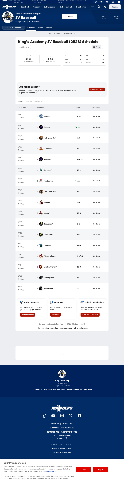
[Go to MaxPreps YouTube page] (53, 416)
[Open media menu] (105, 7)
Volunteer (55, 314)
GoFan (54, 448)
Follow (70, 16)
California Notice (69, 432)
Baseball (25, 6)
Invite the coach (27, 314)
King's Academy (62, 380)
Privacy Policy (67, 428)
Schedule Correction (50, 328)
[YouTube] (101, 1)
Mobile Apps (67, 423)
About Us (55, 423)
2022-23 (23, 47)
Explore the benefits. (27, 92)
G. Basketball (66, 6)
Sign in (115, 7)
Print (98, 47)
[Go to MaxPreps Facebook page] (79, 416)
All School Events (81, 328)
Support (61, 438)
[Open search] (99, 7)
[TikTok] (95, 1)
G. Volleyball (81, 6)
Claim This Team (96, 89)
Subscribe (54, 428)
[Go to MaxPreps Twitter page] (71, 416)
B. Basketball (50, 6)
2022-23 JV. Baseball (12, 27)
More (48, 27)
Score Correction (66, 328)
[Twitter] (113, 1)
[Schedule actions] (104, 47)
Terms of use (53, 432)
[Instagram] (107, 1)
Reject (100, 470)
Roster (40, 27)
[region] (62, 470)
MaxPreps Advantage (62, 452)
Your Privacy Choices (62, 435)
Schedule (31, 27)
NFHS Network (66, 448)
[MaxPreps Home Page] (50, 34)
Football (36, 6)
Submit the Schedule (90, 314)
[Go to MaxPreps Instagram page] (62, 416)
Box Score (96, 116)
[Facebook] (119, 1)
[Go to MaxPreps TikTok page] (44, 416)
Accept (83, 470)
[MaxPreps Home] (9, 7)
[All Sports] (92, 7)
